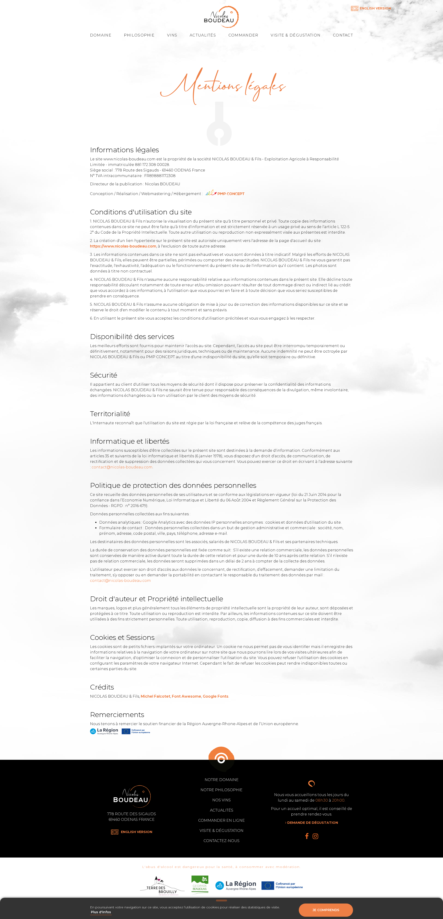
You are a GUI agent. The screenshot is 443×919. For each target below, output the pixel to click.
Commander (243, 35)
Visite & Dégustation (295, 35)
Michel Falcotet (155, 696)
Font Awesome (186, 696)
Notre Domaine (222, 780)
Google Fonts (215, 696)
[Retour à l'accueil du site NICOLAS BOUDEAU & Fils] (221, 17)
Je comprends (326, 910)
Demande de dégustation (312, 823)
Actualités (203, 35)
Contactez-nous (221, 841)
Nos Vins (221, 800)
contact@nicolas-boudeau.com (122, 467)
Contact (343, 35)
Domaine (100, 35)
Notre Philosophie (221, 790)
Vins (172, 35)
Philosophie (139, 35)
